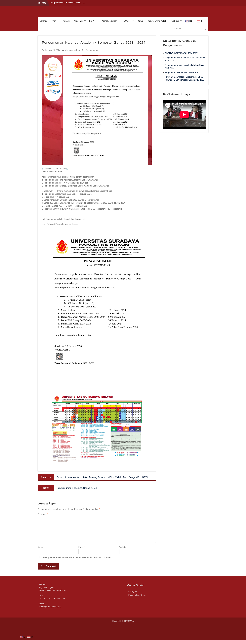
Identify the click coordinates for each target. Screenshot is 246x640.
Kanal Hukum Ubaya (137, 595)
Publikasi (175, 21)
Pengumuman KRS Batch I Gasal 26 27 (182, 72)
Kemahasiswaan (109, 21)
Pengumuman (92, 50)
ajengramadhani (72, 50)
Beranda (43, 21)
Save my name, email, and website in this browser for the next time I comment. (76, 557)
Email (81, 547)
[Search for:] (191, 28)
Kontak (66, 21)
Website (123, 547)
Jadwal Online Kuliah (156, 21)
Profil (54, 21)
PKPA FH (93, 21)
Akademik (78, 21)
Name (41, 547)
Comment (43, 514)
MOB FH (127, 21)
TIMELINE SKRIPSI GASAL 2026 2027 (181, 53)
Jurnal (140, 21)
